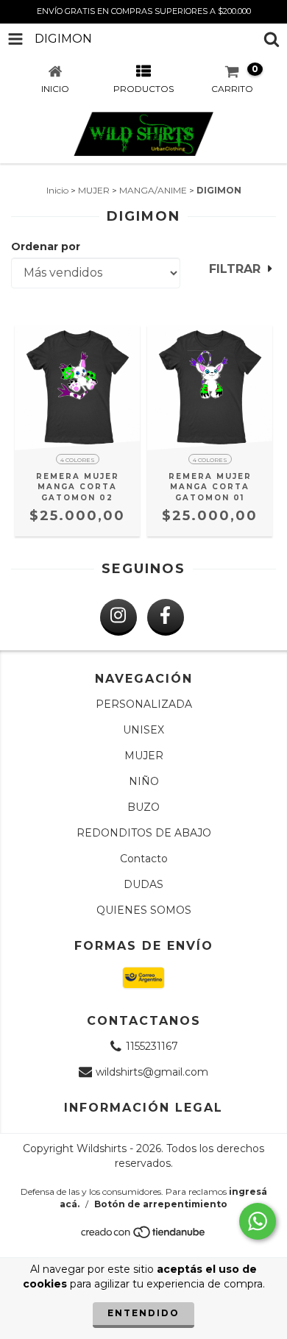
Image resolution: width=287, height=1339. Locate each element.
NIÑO (144, 781)
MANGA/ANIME (153, 190)
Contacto (144, 858)
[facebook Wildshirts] (165, 617)
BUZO (143, 807)
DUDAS (143, 884)
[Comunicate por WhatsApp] (257, 1221)
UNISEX (143, 729)
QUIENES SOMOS (143, 910)
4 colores (77, 460)
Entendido (143, 1312)
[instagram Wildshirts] (118, 617)
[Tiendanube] (143, 1235)
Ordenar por (45, 246)
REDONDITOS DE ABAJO (144, 832)
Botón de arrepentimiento (160, 1204)
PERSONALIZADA (144, 704)
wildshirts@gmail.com (152, 1072)
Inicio (57, 190)
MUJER (94, 190)
